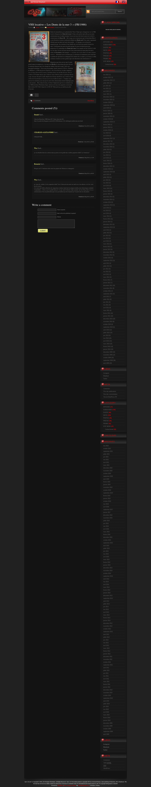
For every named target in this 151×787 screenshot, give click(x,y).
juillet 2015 (106, 177)
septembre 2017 (108, 138)
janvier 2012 (106, 282)
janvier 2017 (106, 141)
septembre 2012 (108, 260)
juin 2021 (106, 86)
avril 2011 (106, 307)
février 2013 (106, 246)
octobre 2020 (107, 102)
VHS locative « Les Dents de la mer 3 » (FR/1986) (57, 24)
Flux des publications (109, 391)
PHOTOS (106, 53)
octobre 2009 (107, 357)
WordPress (106, 768)
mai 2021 (106, 88)
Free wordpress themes (70, 785)
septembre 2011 (108, 294)
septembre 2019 (108, 122)
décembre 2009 (107, 352)
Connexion (106, 388)
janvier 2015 (106, 194)
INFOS (105, 50)
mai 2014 (106, 210)
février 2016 (106, 163)
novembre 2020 (107, 99)
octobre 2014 (107, 202)
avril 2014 (106, 213)
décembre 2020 (107, 97)
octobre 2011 (107, 291)
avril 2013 (106, 241)
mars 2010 (106, 343)
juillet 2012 (106, 266)
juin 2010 (106, 335)
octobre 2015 (107, 169)
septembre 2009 (108, 360)
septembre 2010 (108, 327)
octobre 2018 (107, 130)
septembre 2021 (108, 80)
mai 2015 (106, 183)
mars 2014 (106, 216)
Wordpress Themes (95, 785)
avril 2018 (106, 135)
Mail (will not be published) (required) (66, 213)
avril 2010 (106, 341)
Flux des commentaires (110, 394)
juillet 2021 (106, 83)
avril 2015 (106, 185)
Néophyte (106, 376)
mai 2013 (106, 238)
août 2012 (106, 263)
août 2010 (106, 330)
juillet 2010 (106, 332)
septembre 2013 (108, 227)
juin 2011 (105, 302)
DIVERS (105, 47)
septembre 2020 (108, 105)
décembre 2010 (107, 319)
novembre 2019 (107, 116)
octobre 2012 (107, 257)
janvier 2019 (106, 127)
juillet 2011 (106, 299)
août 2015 (106, 174)
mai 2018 (106, 133)
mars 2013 (106, 244)
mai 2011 (106, 305)
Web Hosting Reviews (84, 785)
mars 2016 (106, 160)
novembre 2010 (107, 321)
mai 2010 (106, 338)
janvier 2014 (106, 221)
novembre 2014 (107, 199)
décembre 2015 (107, 166)
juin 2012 (106, 269)
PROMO (105, 58)
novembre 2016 (107, 147)
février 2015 (106, 191)
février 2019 (106, 124)
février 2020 (106, 110)
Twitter (105, 378)
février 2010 (106, 346)
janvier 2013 (106, 249)
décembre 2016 (107, 144)
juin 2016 (106, 152)
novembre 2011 (107, 288)
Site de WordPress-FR (110, 397)
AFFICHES (106, 42)
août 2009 (106, 363)
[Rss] (88, 12)
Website (59, 217)
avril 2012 (106, 274)
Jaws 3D (27, 2)
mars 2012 (106, 277)
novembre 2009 (107, 355)
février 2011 (106, 313)
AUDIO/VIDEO (50, 27)
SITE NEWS (107, 61)
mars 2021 (106, 94)
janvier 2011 (106, 316)
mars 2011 (106, 310)
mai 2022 (106, 74)
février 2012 (106, 280)
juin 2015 (106, 180)
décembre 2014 (107, 196)
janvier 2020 (106, 113)
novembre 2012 (107, 255)
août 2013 (106, 230)
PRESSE (106, 56)
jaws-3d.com (28, 781)
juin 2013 (106, 235)
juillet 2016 (106, 149)
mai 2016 (106, 155)
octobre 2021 (107, 77)
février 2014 (106, 219)
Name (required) (61, 209)
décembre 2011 (107, 285)
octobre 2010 (107, 324)
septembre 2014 (108, 205)
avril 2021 (106, 91)
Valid (107, 763)
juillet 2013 (106, 233)
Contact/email (109, 64)
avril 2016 (106, 158)
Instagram (106, 373)
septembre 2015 (108, 172)
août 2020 (106, 108)
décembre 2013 (107, 224)
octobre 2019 (107, 119)
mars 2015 (106, 188)
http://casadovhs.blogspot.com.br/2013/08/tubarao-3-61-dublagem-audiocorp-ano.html (58, 121)
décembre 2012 (107, 252)
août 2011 (106, 296)
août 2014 (106, 208)
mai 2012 (106, 271)
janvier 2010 (106, 349)
